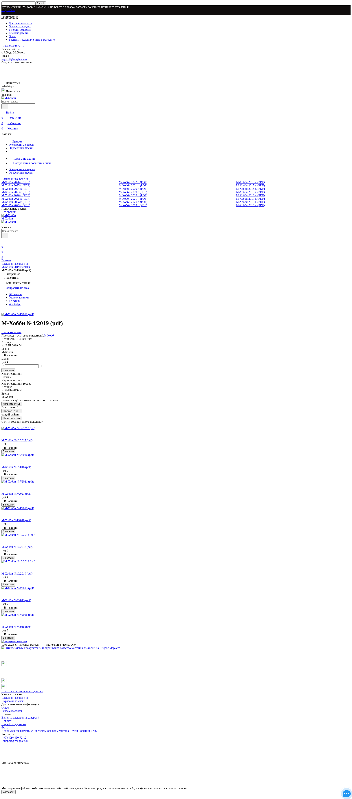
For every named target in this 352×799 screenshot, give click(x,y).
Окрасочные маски (21, 148)
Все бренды (8, 211)
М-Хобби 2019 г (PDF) (133, 192)
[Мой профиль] (3, 241)
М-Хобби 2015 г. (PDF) (250, 192)
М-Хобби (49, 335)
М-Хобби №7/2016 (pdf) (16, 626)
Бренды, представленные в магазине (32, 39)
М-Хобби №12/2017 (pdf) (16, 440)
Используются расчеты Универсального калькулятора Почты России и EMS (49, 730)
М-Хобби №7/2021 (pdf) (16, 493)
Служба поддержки (13, 724)
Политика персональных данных (22, 691)
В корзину (8, 370)
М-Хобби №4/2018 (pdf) (16, 520)
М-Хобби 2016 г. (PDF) (250, 188)
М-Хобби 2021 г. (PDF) (133, 185)
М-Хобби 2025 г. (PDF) (15, 185)
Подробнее (8, 10)
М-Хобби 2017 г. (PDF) (250, 185)
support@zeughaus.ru (14, 59)
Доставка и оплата (20, 23)
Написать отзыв (12, 403)
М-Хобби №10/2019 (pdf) (16, 573)
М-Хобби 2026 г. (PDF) (15, 182)
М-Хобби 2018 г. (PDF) (250, 182)
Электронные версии (22, 144)
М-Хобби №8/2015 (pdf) (16, 600)
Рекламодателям (19, 33)
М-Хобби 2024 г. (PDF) (15, 188)
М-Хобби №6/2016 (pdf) (16, 467)
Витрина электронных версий (20, 717)
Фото (4, 727)
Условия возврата (20, 29)
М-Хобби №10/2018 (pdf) (16, 546)
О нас (12, 36)
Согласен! (8, 792)
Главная (6, 260)
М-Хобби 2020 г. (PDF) (133, 188)
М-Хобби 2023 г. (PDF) (15, 192)
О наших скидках (20, 26)
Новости (6, 720)
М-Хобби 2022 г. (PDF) (133, 182)
